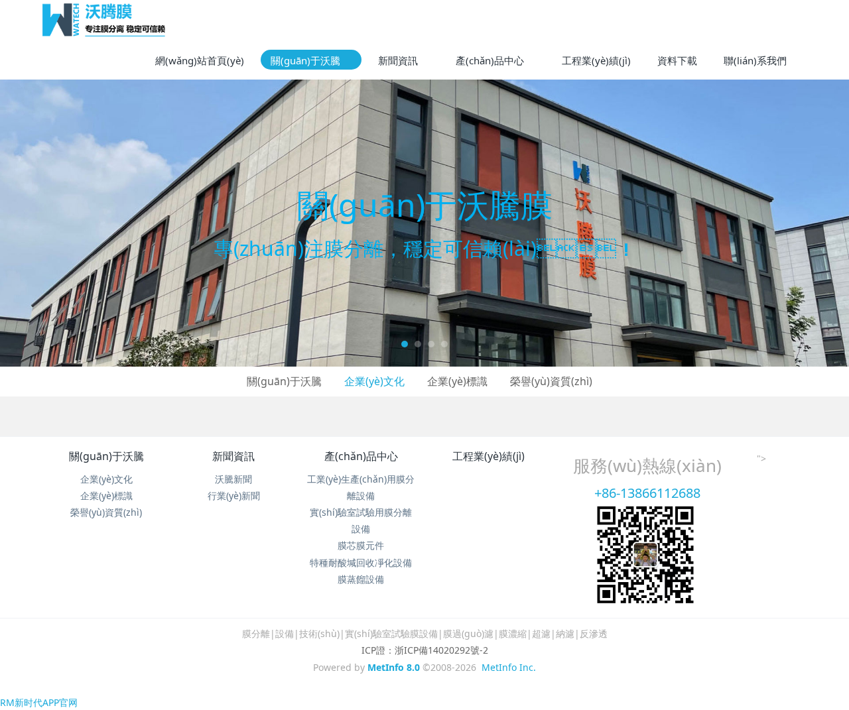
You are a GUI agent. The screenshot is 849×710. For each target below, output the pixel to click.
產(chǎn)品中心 (361, 456)
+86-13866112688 (647, 493)
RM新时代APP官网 (39, 702)
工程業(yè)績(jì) (488, 456)
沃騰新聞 (233, 479)
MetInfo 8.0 (393, 667)
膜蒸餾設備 (361, 579)
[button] (42, 223)
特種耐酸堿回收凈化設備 (361, 562)
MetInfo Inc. (509, 667)
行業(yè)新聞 (234, 495)
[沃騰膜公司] (103, 20)
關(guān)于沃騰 (284, 381)
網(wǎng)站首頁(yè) (199, 60)
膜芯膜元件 (361, 545)
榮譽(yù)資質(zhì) (551, 381)
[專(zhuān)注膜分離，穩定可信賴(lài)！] (424, 223)
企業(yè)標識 (457, 381)
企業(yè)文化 (374, 381)
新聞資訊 (233, 456)
